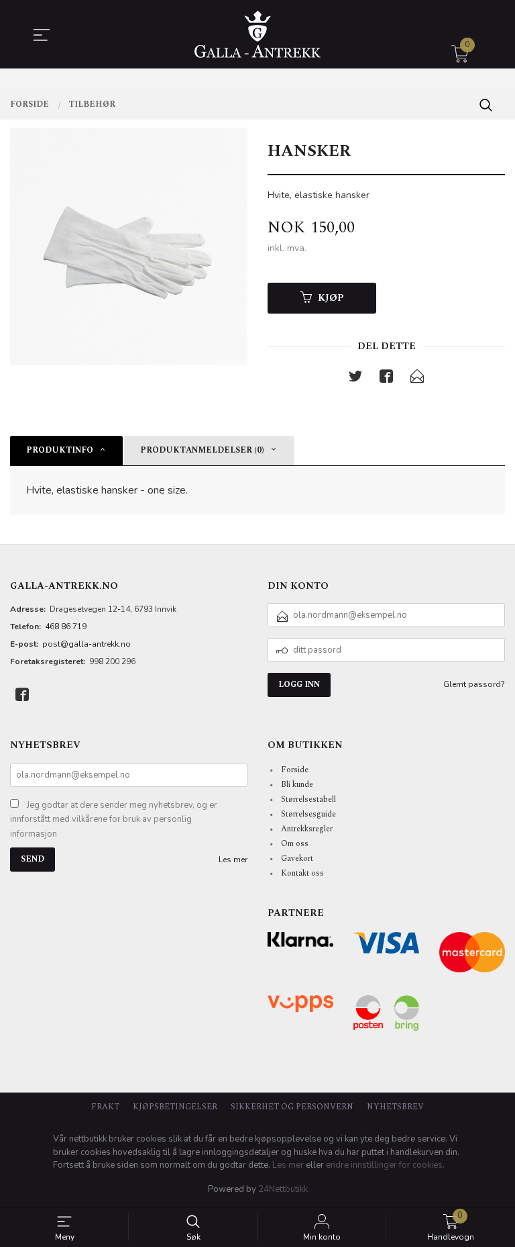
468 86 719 (66, 626)
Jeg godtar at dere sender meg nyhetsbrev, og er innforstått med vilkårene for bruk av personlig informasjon (113, 819)
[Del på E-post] (417, 379)
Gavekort (297, 858)
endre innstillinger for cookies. (385, 1165)
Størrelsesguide (308, 814)
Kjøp (331, 298)
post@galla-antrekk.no (86, 644)
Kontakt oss (302, 873)
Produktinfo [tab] (59, 450)
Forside (294, 770)
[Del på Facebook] (386, 379)
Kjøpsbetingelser (175, 1107)
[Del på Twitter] (355, 379)
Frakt (105, 1107)
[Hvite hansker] (128, 246)
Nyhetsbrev (395, 1107)
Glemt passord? (474, 684)
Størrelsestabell (308, 799)
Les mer (233, 859)
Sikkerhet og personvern (292, 1107)
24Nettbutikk (283, 1189)
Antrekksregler (307, 829)
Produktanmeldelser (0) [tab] (202, 450)
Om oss (294, 843)
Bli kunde (297, 784)
